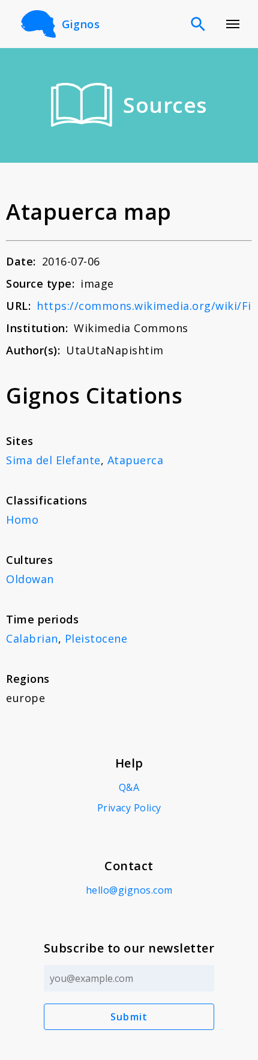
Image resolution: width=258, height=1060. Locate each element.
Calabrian (32, 638)
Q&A (129, 787)
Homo (22, 519)
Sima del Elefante (53, 460)
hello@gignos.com (129, 890)
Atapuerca (135, 460)
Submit (129, 1016)
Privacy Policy (129, 807)
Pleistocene (96, 638)
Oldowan (30, 579)
